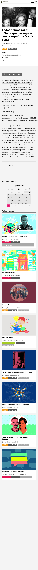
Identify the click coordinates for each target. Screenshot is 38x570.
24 (8, 203)
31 (8, 206)
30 (29, 203)
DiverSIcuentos (7, 337)
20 (19, 200)
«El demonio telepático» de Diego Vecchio (17, 372)
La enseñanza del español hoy (13, 471)
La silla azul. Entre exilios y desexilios (15, 405)
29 (26, 203)
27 (19, 203)
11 (12, 197)
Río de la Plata (10, 166)
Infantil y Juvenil (9, 343)
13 (19, 197)
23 (29, 200)
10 (8, 197)
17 (8, 200)
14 (22, 197)
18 (12, 200)
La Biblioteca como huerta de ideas (14, 236)
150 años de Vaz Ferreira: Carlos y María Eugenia (16, 438)
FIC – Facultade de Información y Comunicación (14, 244)
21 (22, 200)
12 (15, 197)
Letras (4, 48)
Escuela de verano (8, 272)
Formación (6, 241)
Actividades (12, 48)
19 (15, 200)
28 (22, 203)
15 (26, 197)
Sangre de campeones (10, 305)
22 (26, 200)
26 (15, 203)
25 (12, 203)
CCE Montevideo (23, 310)
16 (29, 197)
